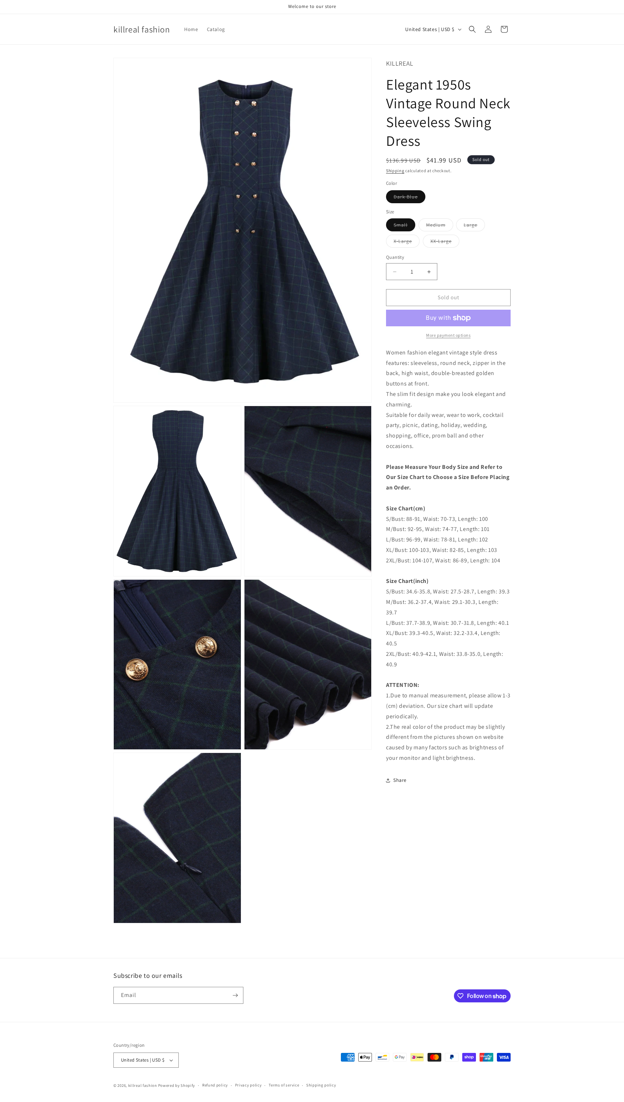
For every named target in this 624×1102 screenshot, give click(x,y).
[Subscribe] (235, 995)
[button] (472, 29)
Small (404, 227)
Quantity (395, 257)
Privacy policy (248, 1085)
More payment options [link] (448, 335)
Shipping (395, 170)
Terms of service (284, 1085)
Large (474, 227)
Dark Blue (409, 198)
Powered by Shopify (176, 1085)
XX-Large (444, 243)
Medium (439, 227)
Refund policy (215, 1085)
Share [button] (400, 780)
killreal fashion (142, 1085)
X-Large (407, 243)
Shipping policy (321, 1085)
